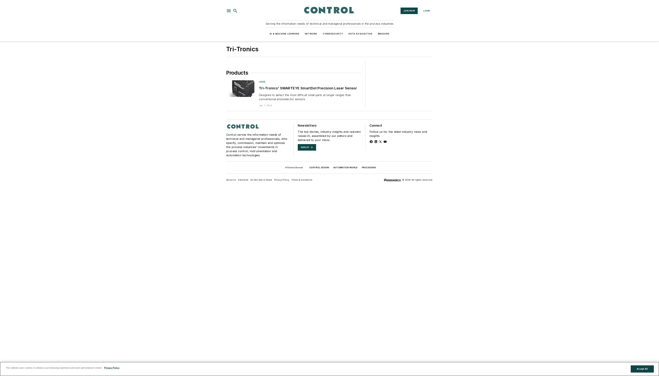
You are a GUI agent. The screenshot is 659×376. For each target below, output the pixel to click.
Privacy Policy (281, 180)
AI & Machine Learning (284, 33)
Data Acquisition (360, 33)
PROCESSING (369, 167)
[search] (235, 10)
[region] (329, 369)
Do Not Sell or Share (261, 180)
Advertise (243, 180)
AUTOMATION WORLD (345, 167)
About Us (231, 180)
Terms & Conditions (301, 180)
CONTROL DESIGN (319, 167)
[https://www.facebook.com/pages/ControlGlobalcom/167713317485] (371, 141)
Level (262, 81)
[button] (228, 10)
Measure (383, 33)
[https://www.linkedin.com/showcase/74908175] (376, 141)
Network (311, 33)
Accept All (642, 369)
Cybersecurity (333, 33)
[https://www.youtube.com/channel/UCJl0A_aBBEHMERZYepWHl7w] (385, 141)
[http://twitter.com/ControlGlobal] (380, 141)
